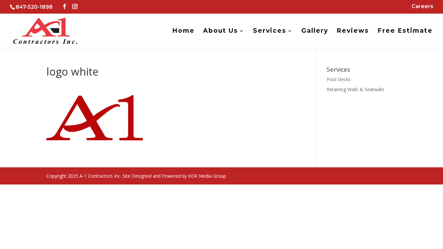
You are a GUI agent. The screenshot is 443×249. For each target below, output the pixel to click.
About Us (220, 31)
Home (183, 31)
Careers (422, 6)
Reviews (353, 31)
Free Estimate (405, 31)
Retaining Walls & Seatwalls (355, 89)
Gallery (314, 31)
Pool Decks (339, 79)
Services (269, 31)
